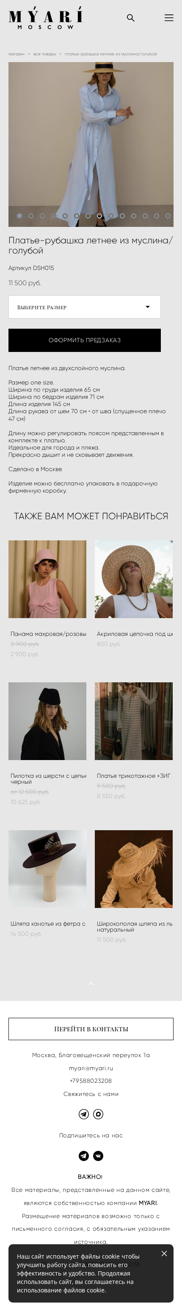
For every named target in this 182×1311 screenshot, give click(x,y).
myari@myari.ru (91, 1068)
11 (133, 215)
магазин (16, 54)
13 (156, 215)
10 (122, 215)
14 (168, 215)
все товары (44, 54)
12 (145, 215)
